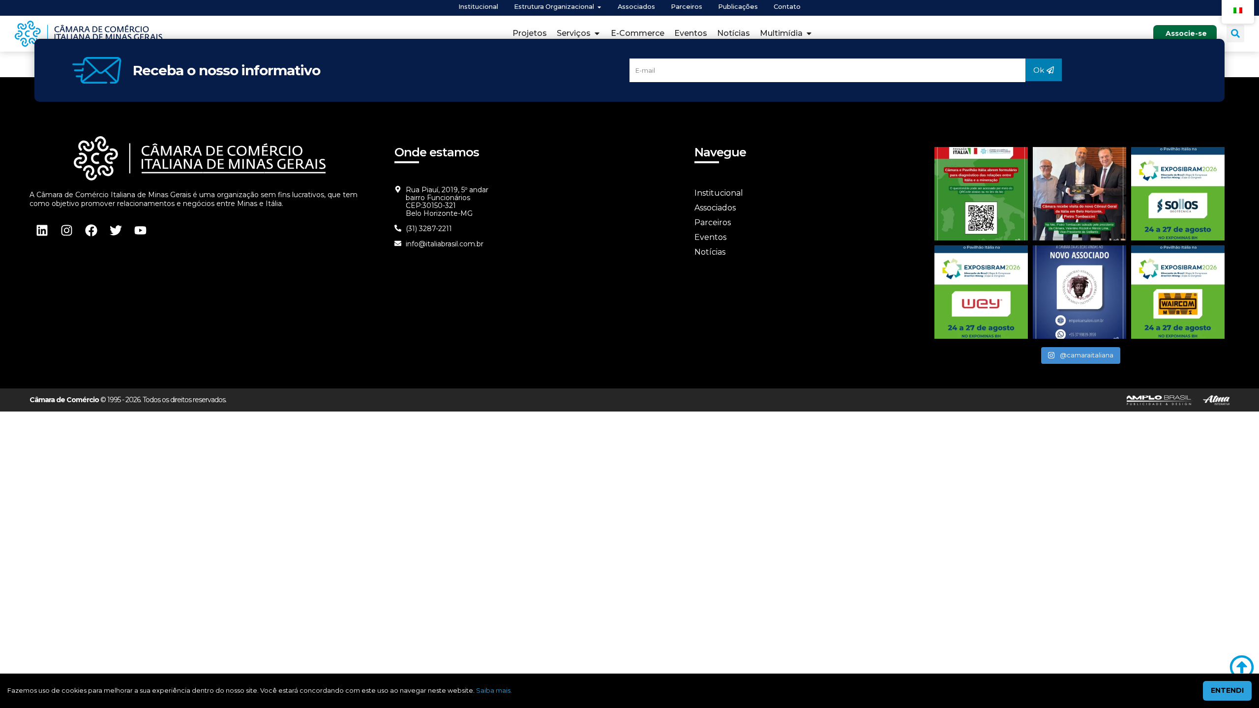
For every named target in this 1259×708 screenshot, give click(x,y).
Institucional (718, 193)
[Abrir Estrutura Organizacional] (599, 7)
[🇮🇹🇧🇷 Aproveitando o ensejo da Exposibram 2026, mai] (981, 193)
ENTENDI (1227, 690)
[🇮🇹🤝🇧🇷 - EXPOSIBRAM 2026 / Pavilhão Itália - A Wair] (1178, 292)
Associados (715, 207)
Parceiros (712, 222)
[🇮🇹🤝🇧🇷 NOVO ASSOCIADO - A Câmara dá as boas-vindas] (1079, 292)
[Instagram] (66, 230)
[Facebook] (91, 230)
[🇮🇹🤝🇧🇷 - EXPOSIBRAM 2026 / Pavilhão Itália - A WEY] (981, 292)
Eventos (710, 237)
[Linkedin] (42, 230)
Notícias (709, 252)
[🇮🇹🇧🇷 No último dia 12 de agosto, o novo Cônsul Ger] (1079, 193)
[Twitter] (115, 230)
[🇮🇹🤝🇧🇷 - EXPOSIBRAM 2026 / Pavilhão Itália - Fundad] (1178, 193)
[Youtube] (140, 230)
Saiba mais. (494, 690)
